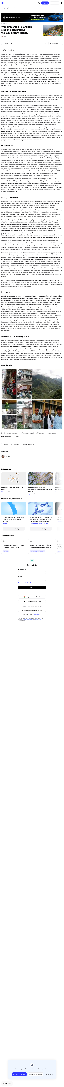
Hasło (20, 576)
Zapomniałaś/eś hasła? (24, 583)
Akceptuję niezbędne (36, 1074)
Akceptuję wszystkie (19, 1074)
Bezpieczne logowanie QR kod (33, 610)
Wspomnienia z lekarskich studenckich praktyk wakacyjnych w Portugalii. (40, 489)
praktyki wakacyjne (28, 444)
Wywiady (4, 492)
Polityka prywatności (28, 619)
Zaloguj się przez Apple (34, 601)
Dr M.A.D (6, 36)
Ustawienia (49, 1074)
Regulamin (38, 619)
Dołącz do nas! (54, 3)
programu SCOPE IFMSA (51, 54)
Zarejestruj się (37, 614)
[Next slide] (60, 479)
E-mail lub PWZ (23, 569)
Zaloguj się (45, 3)
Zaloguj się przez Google (33, 597)
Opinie (10, 23)
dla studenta (15, 444)
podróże (5, 444)
